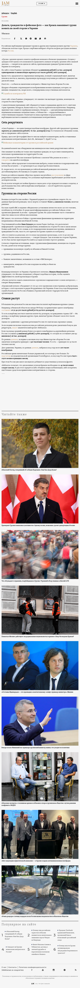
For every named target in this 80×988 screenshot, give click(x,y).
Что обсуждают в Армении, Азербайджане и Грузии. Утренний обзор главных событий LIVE (35, 581)
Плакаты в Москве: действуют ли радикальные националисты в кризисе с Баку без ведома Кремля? (38, 637)
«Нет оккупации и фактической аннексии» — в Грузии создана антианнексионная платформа (36, 861)
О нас (4, 967)
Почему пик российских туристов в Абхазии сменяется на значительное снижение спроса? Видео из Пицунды (42, 935)
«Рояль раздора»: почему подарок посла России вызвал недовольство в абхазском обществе (35, 916)
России (11, 51)
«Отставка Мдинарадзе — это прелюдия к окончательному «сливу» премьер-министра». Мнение (37, 692)
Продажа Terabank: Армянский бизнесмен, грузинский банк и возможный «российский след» (66, 935)
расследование (58, 175)
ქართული (5, 13)
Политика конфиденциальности (32, 967)
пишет (15, 328)
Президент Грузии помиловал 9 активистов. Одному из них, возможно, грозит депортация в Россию (38, 525)
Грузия (4, 17)
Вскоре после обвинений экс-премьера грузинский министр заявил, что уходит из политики (35, 748)
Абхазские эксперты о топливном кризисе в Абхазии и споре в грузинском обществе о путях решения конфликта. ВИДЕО (39, 804)
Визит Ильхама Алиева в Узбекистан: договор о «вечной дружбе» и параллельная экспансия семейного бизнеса (41, 949)
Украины (73, 46)
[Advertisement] (40, 392)
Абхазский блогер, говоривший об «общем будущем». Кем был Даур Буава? (29, 470)
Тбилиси (5, 33)
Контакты (12, 967)
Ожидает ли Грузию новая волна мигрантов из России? (15, 949)
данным (14, 339)
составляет (6, 310)
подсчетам (6, 356)
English (14, 13)
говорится (6, 160)
